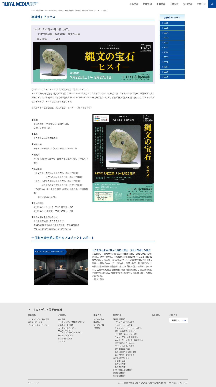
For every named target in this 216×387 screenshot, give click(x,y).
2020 (166, 52)
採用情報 (187, 4)
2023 (166, 38)
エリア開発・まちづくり (124, 355)
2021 (166, 47)
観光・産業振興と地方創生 (125, 331)
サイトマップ (33, 383)
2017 (166, 67)
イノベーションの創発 (123, 325)
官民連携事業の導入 (123, 349)
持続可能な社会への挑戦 (124, 343)
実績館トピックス (35, 322)
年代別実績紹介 (119, 376)
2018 (166, 62)
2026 (166, 23)
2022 (166, 43)
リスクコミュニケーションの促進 (128, 328)
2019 (166, 57)
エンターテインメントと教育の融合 (129, 340)
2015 (166, 77)
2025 (166, 28)
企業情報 (62, 315)
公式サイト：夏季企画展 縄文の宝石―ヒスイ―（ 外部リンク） (62, 108)
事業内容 (98, 315)
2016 (166, 72)
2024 (166, 33)
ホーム (33, 10)
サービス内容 (99, 325)
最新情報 (32, 315)
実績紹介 (117, 315)
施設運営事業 (120, 367)
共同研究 (97, 328)
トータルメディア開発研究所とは (71, 322)
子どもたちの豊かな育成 (124, 346)
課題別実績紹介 (119, 319)
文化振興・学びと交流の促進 (126, 334)
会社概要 (61, 319)
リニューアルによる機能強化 (126, 337)
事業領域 (97, 322)
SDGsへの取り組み (65, 336)
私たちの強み (99, 319)
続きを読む (99, 279)
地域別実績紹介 (119, 373)
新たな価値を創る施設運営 (125, 352)
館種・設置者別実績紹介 (122, 370)
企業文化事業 (120, 361)
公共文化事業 (120, 364)
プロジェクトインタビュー (38, 325)
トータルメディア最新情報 (38, 319)
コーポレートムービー (67, 328)
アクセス (61, 342)
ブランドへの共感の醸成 (124, 322)
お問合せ (201, 4)
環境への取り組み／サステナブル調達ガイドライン (70, 332)
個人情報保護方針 (65, 339)
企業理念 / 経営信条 (66, 325)
